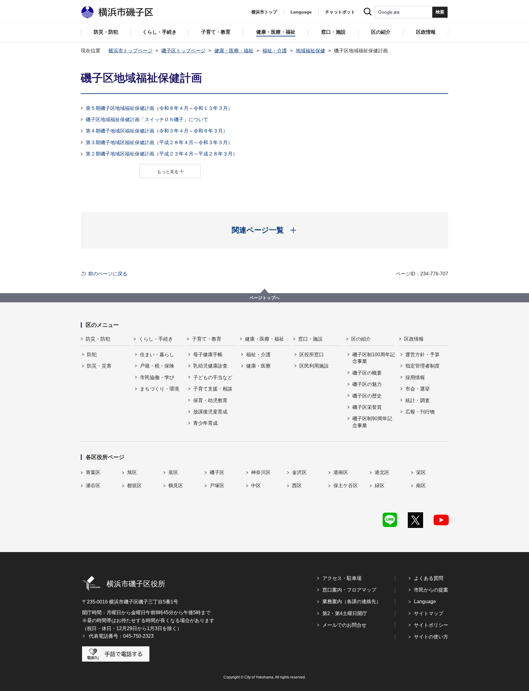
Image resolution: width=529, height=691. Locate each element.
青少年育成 (205, 423)
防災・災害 (99, 365)
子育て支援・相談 (212, 388)
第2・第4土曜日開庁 (344, 613)
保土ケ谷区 (345, 485)
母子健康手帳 (208, 354)
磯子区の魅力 (367, 384)
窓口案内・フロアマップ (349, 589)
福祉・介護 (274, 50)
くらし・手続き (156, 339)
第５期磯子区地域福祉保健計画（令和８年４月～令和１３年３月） (159, 108)
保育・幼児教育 (210, 400)
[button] (265, 230)
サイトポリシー (431, 625)
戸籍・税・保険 (157, 365)
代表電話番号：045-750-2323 (121, 636)
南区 (421, 485)
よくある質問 (428, 578)
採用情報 (415, 377)
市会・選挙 (417, 388)
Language (425, 601)
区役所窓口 (311, 354)
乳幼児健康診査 (210, 365)
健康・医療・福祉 (233, 50)
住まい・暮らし (157, 354)
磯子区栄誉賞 (367, 407)
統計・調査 (417, 400)
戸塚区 (217, 485)
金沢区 (299, 472)
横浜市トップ (264, 11)
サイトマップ (428, 613)
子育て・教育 (206, 339)
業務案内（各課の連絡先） (351, 601)
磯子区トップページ (183, 50)
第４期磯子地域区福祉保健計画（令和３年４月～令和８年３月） (157, 130)
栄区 (421, 472)
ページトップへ (264, 297)
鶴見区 (175, 485)
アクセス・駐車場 (342, 578)
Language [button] (301, 11)
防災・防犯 (98, 339)
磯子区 (217, 472)
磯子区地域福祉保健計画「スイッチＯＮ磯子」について (149, 119)
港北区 (382, 472)
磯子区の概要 (367, 372)
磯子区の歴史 (367, 395)
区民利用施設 (314, 365)
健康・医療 (258, 365)
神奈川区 (261, 472)
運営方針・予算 (422, 354)
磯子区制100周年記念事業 (373, 358)
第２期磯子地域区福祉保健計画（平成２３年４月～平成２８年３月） (162, 153)
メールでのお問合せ (344, 625)
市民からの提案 (431, 589)
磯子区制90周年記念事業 (372, 422)
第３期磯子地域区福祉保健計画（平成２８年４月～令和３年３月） (159, 142)
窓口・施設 (310, 339)
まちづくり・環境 (159, 388)
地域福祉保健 (310, 50)
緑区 (380, 485)
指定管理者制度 (422, 365)
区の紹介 (361, 339)
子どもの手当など (212, 377)
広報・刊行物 (420, 411)
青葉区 (93, 472)
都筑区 (134, 485)
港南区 (340, 472)
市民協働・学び (157, 377)
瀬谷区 (93, 485)
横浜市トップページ (130, 50)
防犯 (92, 354)
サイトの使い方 (431, 636)
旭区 (132, 472)
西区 (297, 485)
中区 (256, 485)
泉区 (173, 472)
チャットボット (340, 11)
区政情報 (414, 339)
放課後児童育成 (210, 411)
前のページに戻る (107, 273)
